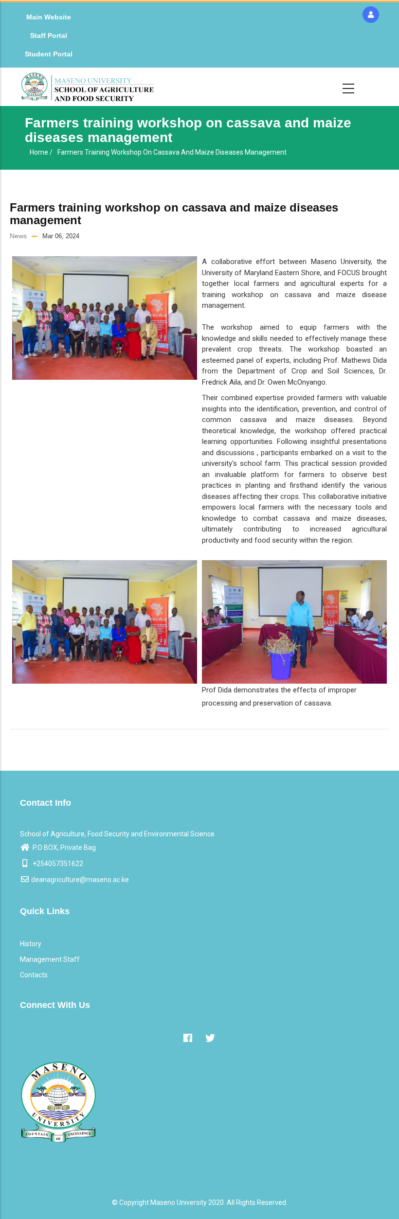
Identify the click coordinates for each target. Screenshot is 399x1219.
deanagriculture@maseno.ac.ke (80, 879)
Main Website (48, 17)
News (18, 236)
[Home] (87, 87)
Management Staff (50, 959)
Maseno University (178, 1202)
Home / (41, 152)
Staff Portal (48, 35)
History (30, 944)
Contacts (34, 975)
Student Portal (49, 54)
